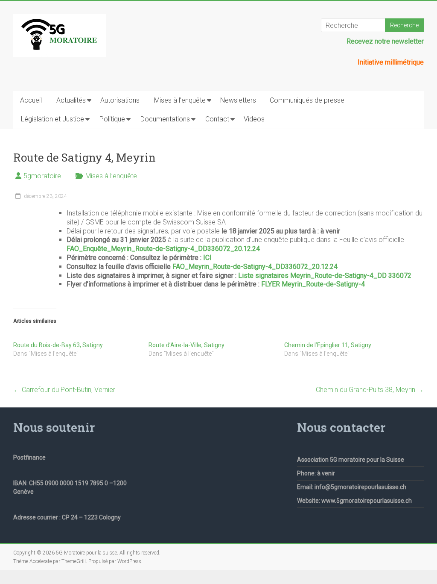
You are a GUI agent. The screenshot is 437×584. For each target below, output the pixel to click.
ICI (207, 258)
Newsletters (238, 100)
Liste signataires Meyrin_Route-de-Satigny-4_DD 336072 (324, 275)
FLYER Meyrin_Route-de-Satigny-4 (313, 284)
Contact (217, 119)
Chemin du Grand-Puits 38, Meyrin (370, 390)
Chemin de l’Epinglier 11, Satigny (327, 345)
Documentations (165, 119)
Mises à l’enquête (180, 100)
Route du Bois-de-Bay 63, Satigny (58, 345)
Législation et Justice (52, 119)
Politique (112, 119)
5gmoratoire (42, 176)
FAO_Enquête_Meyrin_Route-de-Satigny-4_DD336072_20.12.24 (163, 249)
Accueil (31, 100)
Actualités (71, 100)
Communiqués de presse (307, 100)
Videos (254, 119)
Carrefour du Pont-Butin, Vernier (64, 390)
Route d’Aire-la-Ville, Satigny (186, 345)
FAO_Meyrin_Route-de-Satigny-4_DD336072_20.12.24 (255, 267)
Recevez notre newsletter (385, 41)
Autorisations (120, 100)
